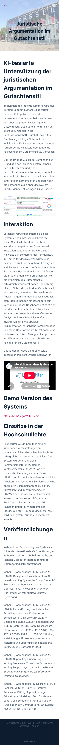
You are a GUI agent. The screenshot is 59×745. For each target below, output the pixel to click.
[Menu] (54, 5)
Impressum (29, 741)
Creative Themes (29, 725)
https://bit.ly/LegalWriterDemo (21, 416)
